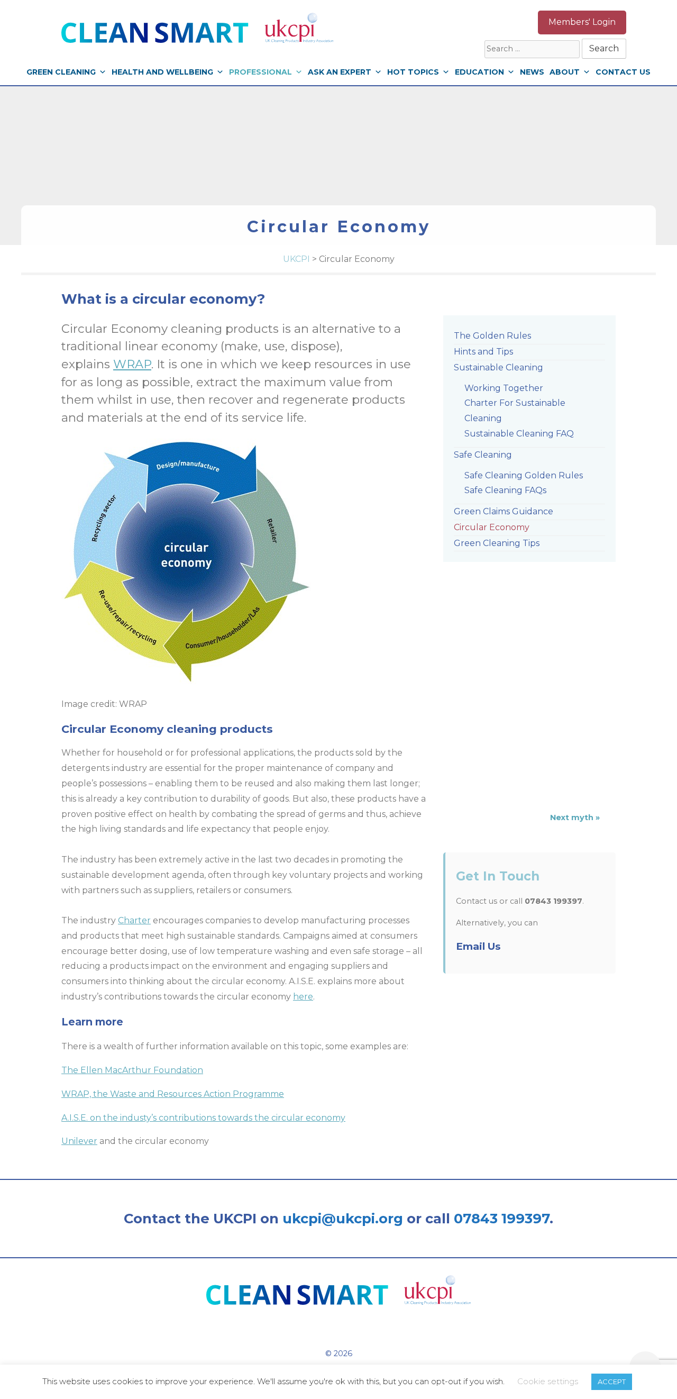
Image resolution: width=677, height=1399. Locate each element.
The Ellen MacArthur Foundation (132, 1070)
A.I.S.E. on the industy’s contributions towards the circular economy (203, 1118)
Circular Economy (491, 527)
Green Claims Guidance (503, 511)
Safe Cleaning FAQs (505, 490)
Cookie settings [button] (547, 1381)
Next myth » (575, 817)
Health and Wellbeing (162, 72)
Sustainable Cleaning (498, 367)
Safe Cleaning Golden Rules (523, 475)
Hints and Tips (483, 352)
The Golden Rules (492, 336)
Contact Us (623, 72)
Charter (134, 920)
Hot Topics (413, 72)
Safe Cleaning (483, 455)
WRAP (132, 364)
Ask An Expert (339, 72)
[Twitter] (461, 22)
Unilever (79, 1141)
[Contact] (516, 22)
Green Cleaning (61, 72)
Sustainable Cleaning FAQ (519, 434)
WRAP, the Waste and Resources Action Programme (172, 1094)
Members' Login (582, 22)
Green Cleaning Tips (496, 543)
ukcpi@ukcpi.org (342, 1218)
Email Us (478, 946)
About (565, 72)
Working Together (503, 388)
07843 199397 (502, 1218)
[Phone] (488, 22)
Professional (260, 72)
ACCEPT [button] (612, 1381)
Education (479, 72)
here (303, 997)
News (532, 72)
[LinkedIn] (434, 22)
